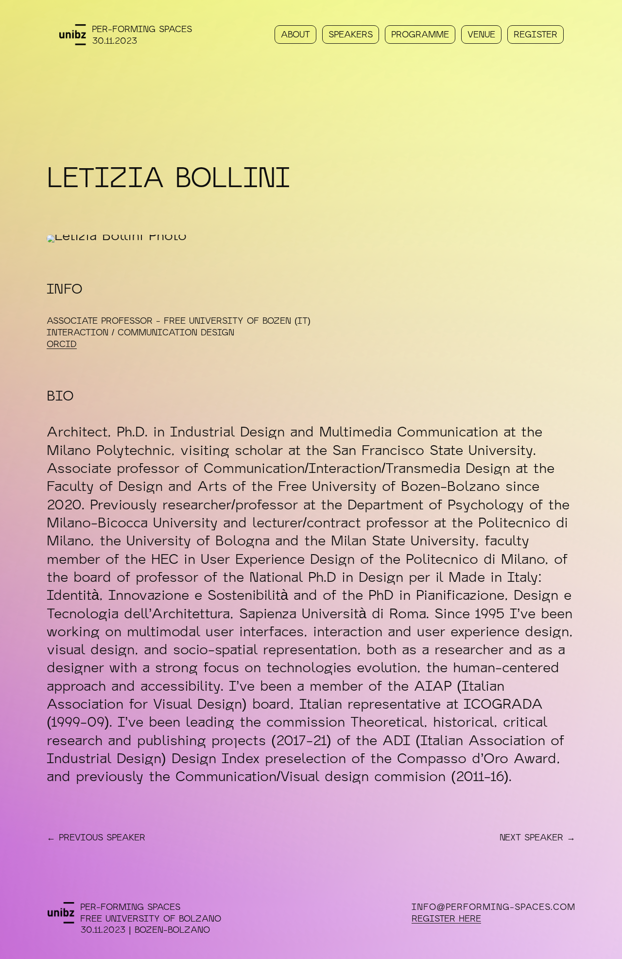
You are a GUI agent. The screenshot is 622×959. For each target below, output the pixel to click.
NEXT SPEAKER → (537, 837)
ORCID (62, 343)
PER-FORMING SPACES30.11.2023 (142, 34)
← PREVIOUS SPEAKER (96, 837)
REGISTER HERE (446, 918)
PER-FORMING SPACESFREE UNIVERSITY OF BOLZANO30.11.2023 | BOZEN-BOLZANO (150, 918)
